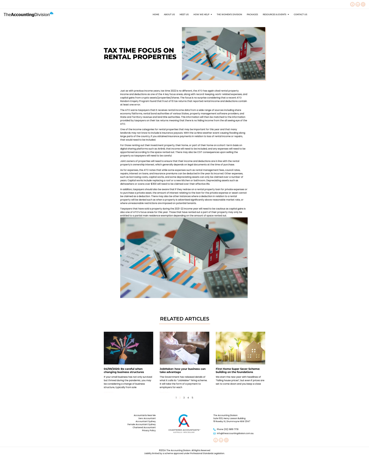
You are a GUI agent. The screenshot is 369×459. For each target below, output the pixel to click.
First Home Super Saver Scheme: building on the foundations (238, 370)
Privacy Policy (149, 430)
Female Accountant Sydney (142, 424)
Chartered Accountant (144, 427)
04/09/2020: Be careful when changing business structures (124, 370)
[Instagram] (363, 4)
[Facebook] (352, 4)
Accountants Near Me (145, 415)
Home (156, 14)
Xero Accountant (147, 418)
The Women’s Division (229, 14)
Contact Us (300, 14)
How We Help (201, 14)
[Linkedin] (357, 4)
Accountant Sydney (146, 421)
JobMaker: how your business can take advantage (183, 370)
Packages (252, 14)
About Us (169, 14)
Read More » (109, 392)
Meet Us (184, 14)
